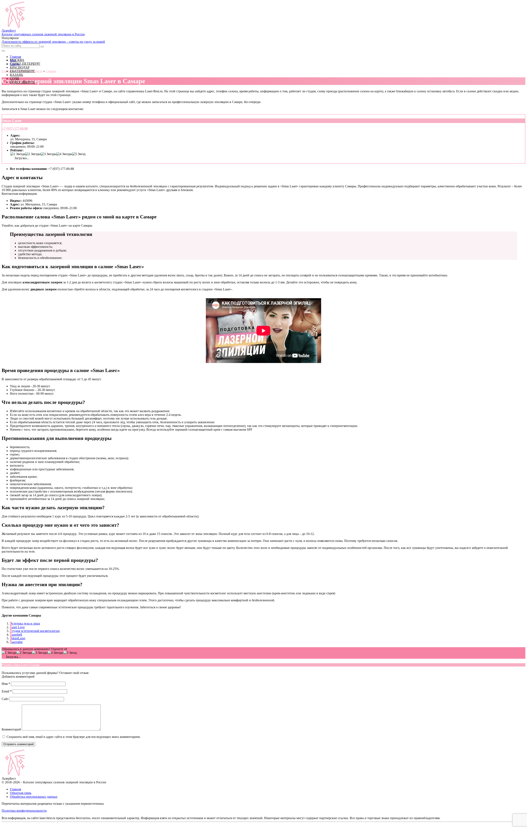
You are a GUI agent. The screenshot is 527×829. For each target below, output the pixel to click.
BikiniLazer (17, 638)
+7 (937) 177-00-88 (15, 128)
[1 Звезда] (17, 154)
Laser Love (17, 627)
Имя (6, 683)
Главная (15, 789)
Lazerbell (16, 634)
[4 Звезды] (64, 154)
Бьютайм (16, 642)
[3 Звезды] (48, 154)
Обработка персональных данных (33, 796)
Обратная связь (20, 793)
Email (7, 691)
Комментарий (11, 729)
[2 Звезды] (33, 154)
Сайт (5, 699)
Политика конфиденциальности (24, 810)
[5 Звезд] (78, 154)
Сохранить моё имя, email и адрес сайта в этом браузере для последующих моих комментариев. (74, 737)
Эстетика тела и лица (25, 623)
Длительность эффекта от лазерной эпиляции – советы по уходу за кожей (53, 41)
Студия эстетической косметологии (35, 631)
